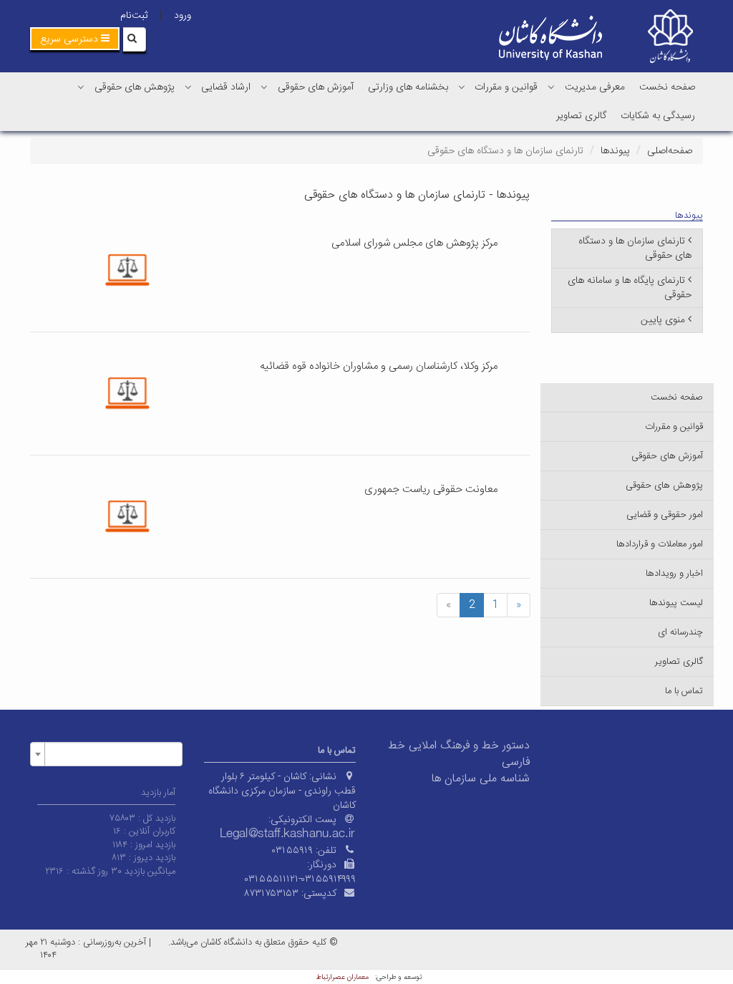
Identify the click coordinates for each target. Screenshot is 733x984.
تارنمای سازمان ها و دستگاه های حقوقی (634, 248)
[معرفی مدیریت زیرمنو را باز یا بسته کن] (551, 86)
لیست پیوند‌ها (676, 603)
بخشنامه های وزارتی (408, 87)
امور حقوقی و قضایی (664, 515)
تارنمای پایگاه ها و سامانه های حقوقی (629, 288)
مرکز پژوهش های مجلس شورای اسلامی (414, 243)
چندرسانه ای (680, 632)
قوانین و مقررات (506, 87)
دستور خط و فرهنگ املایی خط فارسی (459, 754)
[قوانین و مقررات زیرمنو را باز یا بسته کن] (461, 86)
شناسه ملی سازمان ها (481, 778)
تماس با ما (684, 691)
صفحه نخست (667, 87)
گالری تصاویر (581, 116)
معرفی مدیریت (595, 87)
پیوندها (615, 151)
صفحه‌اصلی (669, 151)
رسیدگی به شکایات (658, 116)
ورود (182, 15)
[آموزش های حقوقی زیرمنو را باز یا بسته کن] (264, 86)
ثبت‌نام (133, 15)
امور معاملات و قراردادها (659, 544)
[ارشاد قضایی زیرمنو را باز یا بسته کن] (188, 86)
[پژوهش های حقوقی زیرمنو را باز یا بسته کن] (80, 86)
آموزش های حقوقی (316, 87)
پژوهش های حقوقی (134, 87)
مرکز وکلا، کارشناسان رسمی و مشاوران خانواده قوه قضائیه (378, 366)
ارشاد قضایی (226, 87)
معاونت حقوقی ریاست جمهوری (430, 489)
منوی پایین (663, 320)
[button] (75, 38)
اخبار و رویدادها (674, 574)
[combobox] (106, 754)
